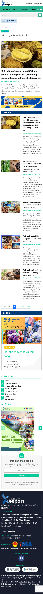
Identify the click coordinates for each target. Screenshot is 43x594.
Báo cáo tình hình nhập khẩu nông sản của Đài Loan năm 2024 (32, 205)
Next (22, 307)
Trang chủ (6, 9)
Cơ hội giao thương (9, 383)
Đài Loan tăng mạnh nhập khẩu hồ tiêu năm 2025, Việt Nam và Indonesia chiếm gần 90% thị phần (32, 166)
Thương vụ (24, 9)
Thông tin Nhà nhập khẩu (11, 386)
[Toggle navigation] (9, 21)
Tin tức (15, 9)
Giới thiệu (29, 3)
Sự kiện (28, 536)
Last (28, 307)
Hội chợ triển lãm (8, 394)
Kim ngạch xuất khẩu (10, 391)
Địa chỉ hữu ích (8, 399)
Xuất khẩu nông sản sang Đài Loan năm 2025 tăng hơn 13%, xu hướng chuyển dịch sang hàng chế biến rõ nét (21, 74)
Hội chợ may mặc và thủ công (19, 354)
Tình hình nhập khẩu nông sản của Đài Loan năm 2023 (32, 238)
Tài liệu (33, 9)
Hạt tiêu (5, 31)
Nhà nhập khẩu (7, 538)
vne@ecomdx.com (14, 526)
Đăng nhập (38, 3)
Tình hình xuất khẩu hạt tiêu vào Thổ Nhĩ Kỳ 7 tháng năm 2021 (32, 272)
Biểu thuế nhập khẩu (9, 389)
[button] (40, 9)
